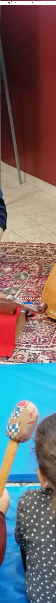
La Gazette (25, 2)
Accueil (22, 2)
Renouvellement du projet (46, 2)
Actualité (40, 2)
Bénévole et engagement (31, 2)
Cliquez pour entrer (28, 303)
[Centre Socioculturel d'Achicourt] (12, 2)
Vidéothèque (36, 2)
